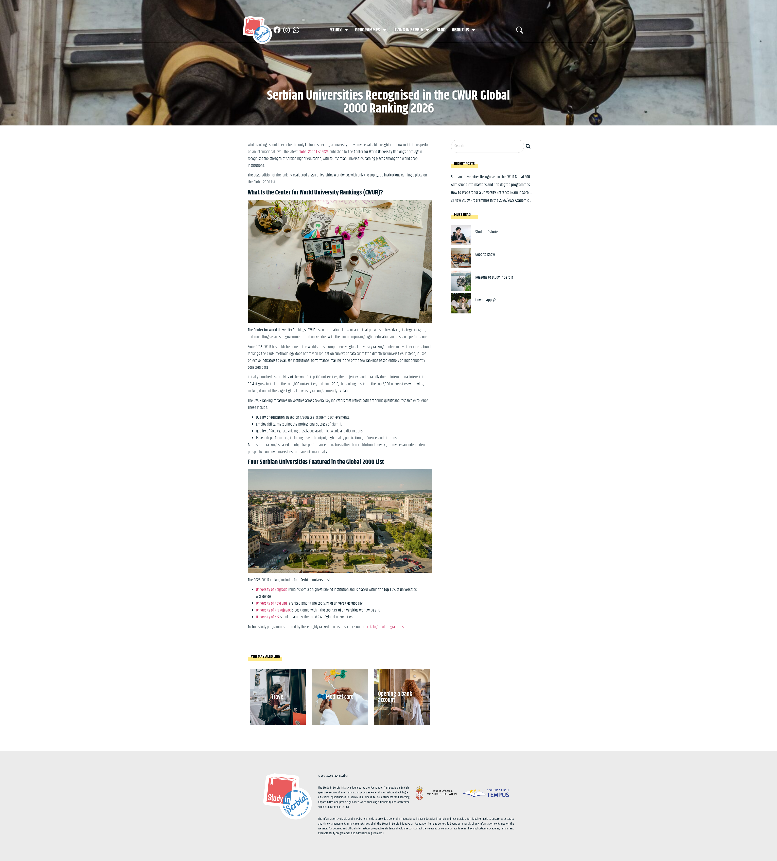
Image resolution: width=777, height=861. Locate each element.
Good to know (485, 255)
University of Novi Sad (271, 603)
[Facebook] (277, 30)
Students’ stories (487, 232)
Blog (440, 30)
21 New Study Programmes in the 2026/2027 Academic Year (490, 203)
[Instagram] (286, 30)
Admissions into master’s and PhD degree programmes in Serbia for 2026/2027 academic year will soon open (490, 188)
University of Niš (267, 617)
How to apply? (485, 300)
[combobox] (487, 146)
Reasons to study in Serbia (494, 277)
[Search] (529, 146)
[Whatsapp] (296, 30)
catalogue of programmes (385, 627)
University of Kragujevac (273, 610)
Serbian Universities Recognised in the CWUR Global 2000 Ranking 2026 (491, 180)
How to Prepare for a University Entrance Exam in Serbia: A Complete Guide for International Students (491, 196)
